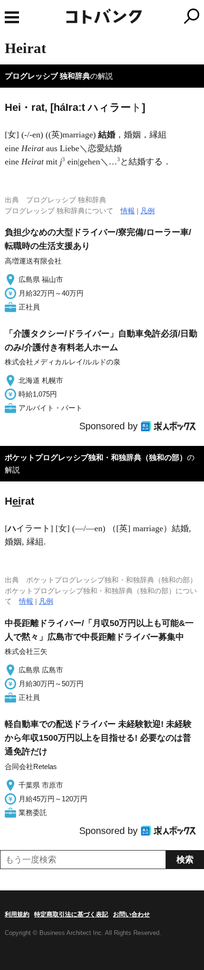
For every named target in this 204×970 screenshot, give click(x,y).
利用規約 (17, 914)
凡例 (147, 211)
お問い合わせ (131, 914)
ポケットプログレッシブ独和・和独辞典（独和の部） (96, 457)
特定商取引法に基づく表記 (71, 914)
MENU (12, 17)
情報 (128, 211)
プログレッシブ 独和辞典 (47, 76)
